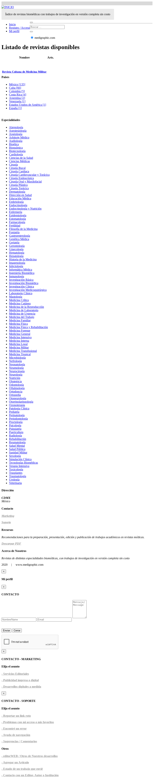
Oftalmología (17, 388)
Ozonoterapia (17, 405)
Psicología (15, 425)
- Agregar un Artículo (15, 762)
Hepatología (16, 256)
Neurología (15, 374)
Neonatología (17, 364)
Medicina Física (18, 323)
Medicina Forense (19, 330)
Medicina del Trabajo (21, 317)
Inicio (12, 24)
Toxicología (16, 469)
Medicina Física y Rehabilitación (28, 327)
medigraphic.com (44, 37)
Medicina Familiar (20, 320)
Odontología (16, 384)
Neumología (16, 367)
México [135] (17, 84)
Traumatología (17, 476)
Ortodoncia (15, 391)
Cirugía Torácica (19, 188)
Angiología (15, 134)
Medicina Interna (19, 340)
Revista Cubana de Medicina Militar (24, 71)
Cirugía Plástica (18, 184)
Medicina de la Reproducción (26, 306)
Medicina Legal (18, 344)
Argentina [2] (17, 98)
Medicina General (19, 334)
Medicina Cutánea (20, 303)
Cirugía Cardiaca (19, 171)
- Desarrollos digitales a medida (21, 686)
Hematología (16, 252)
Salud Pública (17, 449)
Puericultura (16, 432)
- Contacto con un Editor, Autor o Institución (30, 775)
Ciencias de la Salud (21, 157)
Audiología (15, 140)
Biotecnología (17, 151)
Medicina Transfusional (23, 350)
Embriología (16, 201)
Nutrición (14, 378)
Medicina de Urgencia (22, 313)
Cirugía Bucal (17, 168)
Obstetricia (15, 381)
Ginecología (16, 249)
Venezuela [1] (17, 101)
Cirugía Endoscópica (21, 178)
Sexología (15, 455)
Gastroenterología (19, 235)
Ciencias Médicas (19, 161)
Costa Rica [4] (17, 94)
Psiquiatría (15, 428)
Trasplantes (15, 472)
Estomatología (17, 218)
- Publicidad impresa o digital (20, 680)
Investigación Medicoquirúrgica (28, 289)
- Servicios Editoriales (15, 673)
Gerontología (17, 245)
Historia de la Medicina (23, 259)
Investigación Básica (21, 279)
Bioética (14, 144)
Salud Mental (17, 445)
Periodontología (18, 418)
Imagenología (17, 262)
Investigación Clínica (21, 286)
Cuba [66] (15, 87)
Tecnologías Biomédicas (23, 462)
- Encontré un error (14, 728)
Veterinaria (15, 483)
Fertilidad (14, 225)
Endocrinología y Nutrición (25, 208)
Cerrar (17, 630)
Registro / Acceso (19, 27)
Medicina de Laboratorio (23, 310)
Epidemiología (17, 215)
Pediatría (14, 411)
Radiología (15, 435)
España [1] (15, 108)
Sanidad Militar (18, 452)
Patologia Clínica (19, 408)
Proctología (16, 422)
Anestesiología (17, 130)
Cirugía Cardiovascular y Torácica (29, 174)
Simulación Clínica (20, 459)
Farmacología (17, 222)
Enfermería (15, 212)
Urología (14, 479)
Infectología (16, 266)
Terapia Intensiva (19, 466)
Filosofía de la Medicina (23, 229)
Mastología (15, 296)
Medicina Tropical (20, 354)
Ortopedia (15, 394)
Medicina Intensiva (20, 337)
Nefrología (15, 361)
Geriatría (14, 242)
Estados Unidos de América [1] (27, 104)
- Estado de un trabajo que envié (22, 768)
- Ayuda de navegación (16, 735)
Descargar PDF (11, 543)
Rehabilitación (17, 439)
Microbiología (17, 357)
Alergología (16, 127)
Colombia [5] (17, 91)
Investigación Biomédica (23, 283)
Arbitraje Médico (19, 137)
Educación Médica (20, 198)
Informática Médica (20, 269)
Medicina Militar (19, 347)
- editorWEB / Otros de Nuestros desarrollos (30, 756)
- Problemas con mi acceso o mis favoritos (28, 722)
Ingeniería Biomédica (21, 273)
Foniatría (14, 232)
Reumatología (17, 442)
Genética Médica (19, 239)
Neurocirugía (17, 371)
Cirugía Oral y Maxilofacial (25, 181)
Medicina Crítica (19, 300)
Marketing (8, 515)
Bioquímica (16, 147)
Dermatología (17, 191)
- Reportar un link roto (16, 715)
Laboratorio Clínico (20, 293)
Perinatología (17, 415)
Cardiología (16, 154)
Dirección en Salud (20, 195)
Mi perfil (14, 31)
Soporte (6, 522)
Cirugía (13, 164)
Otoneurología (17, 398)
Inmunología (16, 276)
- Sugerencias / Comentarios (19, 741)
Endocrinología (18, 205)
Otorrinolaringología (21, 401)
